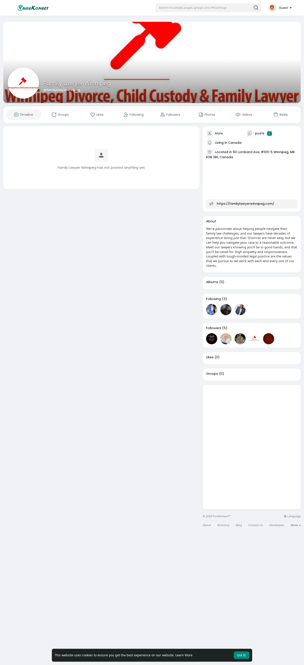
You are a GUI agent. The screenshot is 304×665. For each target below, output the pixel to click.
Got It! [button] (241, 655)
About (207, 525)
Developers (276, 525)
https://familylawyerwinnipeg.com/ (245, 203)
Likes (210, 357)
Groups (212, 373)
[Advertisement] (252, 416)
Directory (223, 525)
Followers (213, 328)
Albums (212, 282)
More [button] (294, 525)
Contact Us (255, 525)
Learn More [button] (184, 655)
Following (213, 299)
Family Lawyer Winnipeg (77, 83)
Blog (239, 525)
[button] (208, 7)
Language (294, 516)
